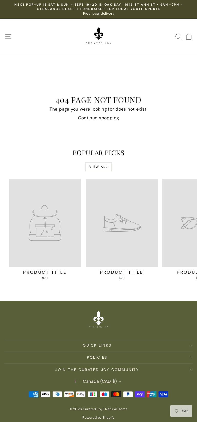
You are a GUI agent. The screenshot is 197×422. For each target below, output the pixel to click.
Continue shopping (98, 118)
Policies (97, 357)
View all (98, 167)
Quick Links (97, 345)
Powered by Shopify (98, 417)
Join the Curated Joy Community (97, 369)
